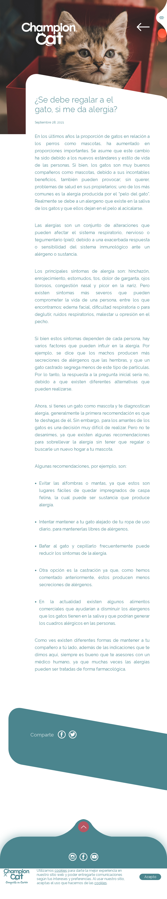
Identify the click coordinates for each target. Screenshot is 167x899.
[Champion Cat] (49, 34)
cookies (61, 870)
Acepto (150, 877)
